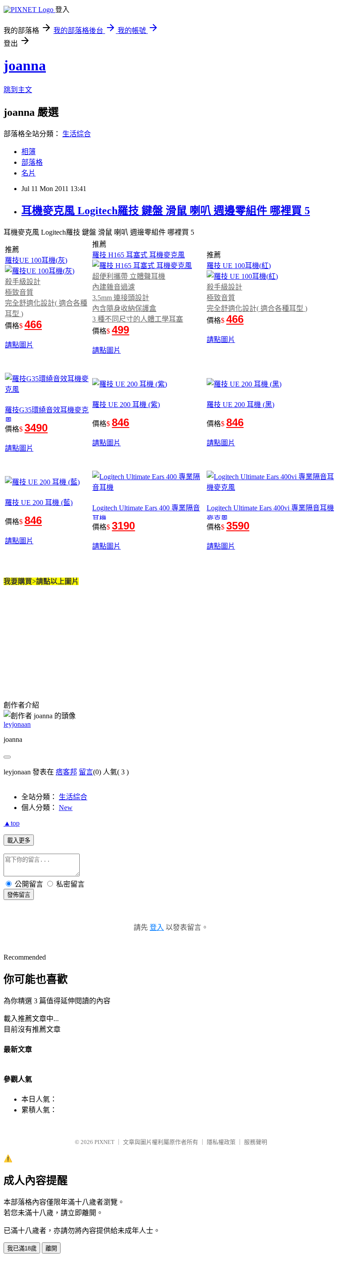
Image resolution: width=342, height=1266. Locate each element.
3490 (36, 428)
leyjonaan (17, 724)
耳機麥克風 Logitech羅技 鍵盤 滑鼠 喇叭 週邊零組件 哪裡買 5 (165, 210)
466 (33, 324)
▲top (12, 823)
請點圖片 (19, 345)
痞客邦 (66, 772)
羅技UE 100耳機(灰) (36, 260)
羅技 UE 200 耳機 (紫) (126, 404)
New (66, 807)
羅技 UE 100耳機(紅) (239, 265)
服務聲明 (255, 1142)
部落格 (32, 162)
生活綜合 (76, 134)
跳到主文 (18, 90)
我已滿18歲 (22, 1248)
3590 (237, 526)
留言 (86, 772)
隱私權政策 (221, 1142)
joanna (25, 65)
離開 (51, 1248)
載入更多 (18, 840)
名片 (28, 173)
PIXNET (104, 1142)
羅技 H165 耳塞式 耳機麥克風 (138, 255)
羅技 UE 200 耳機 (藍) (39, 502)
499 (120, 330)
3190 (123, 526)
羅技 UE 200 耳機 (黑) (240, 404)
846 (120, 422)
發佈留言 (18, 894)
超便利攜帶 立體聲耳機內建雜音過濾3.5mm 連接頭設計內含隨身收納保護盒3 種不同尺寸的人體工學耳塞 (137, 298)
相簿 (28, 151)
